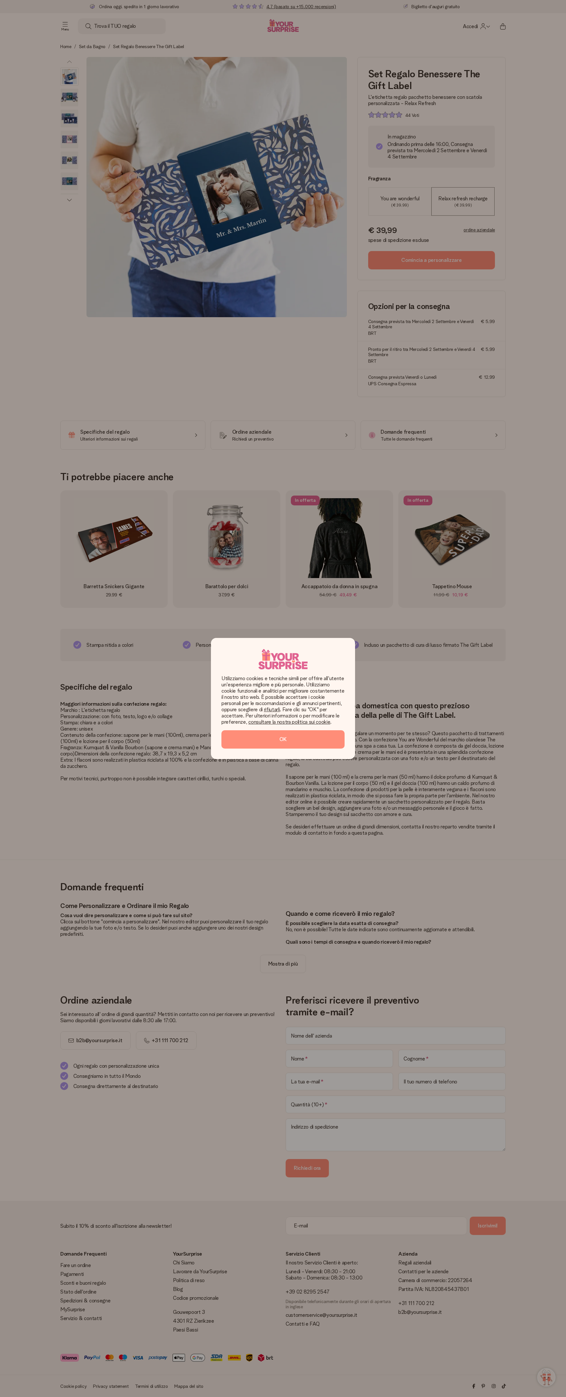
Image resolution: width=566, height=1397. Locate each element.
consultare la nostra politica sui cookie (289, 722)
